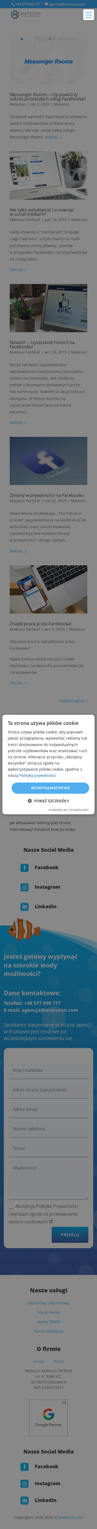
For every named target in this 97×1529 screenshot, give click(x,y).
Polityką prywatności (37, 775)
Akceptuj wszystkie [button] (50, 787)
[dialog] (48, 764)
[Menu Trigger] (88, 14)
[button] (48, 801)
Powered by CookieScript (68, 810)
